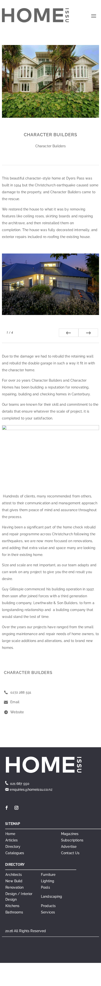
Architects (13, 875)
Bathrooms (14, 912)
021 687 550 (20, 784)
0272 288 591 (20, 692)
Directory (12, 847)
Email (14, 702)
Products (48, 906)
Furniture (48, 875)
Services (48, 912)
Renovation (14, 887)
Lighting (47, 881)
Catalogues (14, 853)
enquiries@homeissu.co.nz (30, 790)
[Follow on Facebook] (7, 808)
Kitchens (12, 906)
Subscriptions (72, 840)
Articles (11, 840)
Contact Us (70, 853)
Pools (45, 887)
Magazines (69, 834)
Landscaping (51, 896)
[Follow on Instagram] (16, 808)
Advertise (68, 847)
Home (10, 834)
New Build (13, 881)
